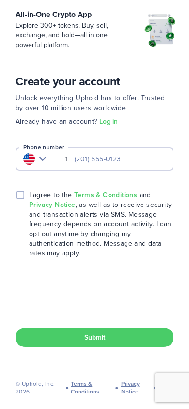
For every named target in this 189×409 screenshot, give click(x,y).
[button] (94, 337)
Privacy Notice (52, 204)
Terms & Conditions (105, 195)
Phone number (43, 147)
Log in (108, 121)
